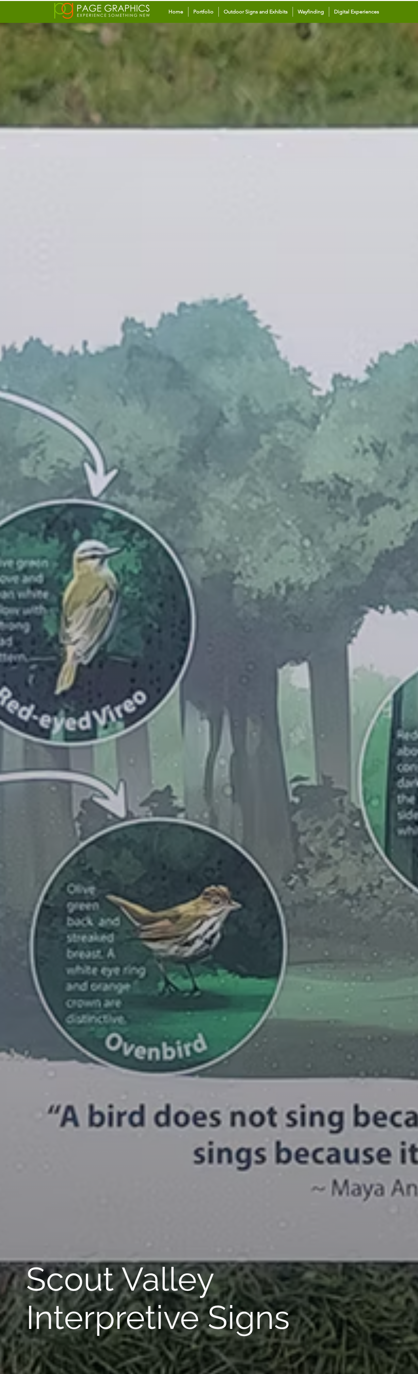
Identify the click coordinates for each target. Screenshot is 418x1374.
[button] (256, 12)
